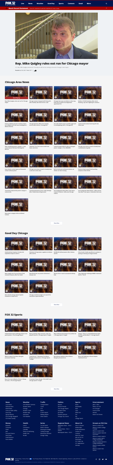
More (89, 3)
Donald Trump (62, 410)
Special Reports (10, 414)
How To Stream (79, 425)
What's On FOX (97, 406)
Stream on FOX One (100, 423)
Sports (77, 402)
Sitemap (77, 445)
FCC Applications (79, 443)
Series (42, 423)
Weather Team (27, 410)
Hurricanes (26, 414)
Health (25, 423)
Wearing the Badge (45, 429)
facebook (96, 459)
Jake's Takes (96, 404)
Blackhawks (78, 406)
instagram (99, 459)
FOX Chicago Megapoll (12, 416)
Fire (76, 414)
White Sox (78, 412)
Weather (26, 402)
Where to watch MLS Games (98, 449)
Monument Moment (45, 433)
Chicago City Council (63, 416)
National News (9, 406)
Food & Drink (96, 410)
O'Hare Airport (44, 412)
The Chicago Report (63, 408)
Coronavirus (26, 427)
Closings (25, 408)
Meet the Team (79, 435)
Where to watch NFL (98, 425)
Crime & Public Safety (11, 410)
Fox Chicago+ (96, 408)
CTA (41, 408)
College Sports (79, 418)
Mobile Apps (78, 427)
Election (60, 404)
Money (8, 423)
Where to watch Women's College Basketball (100, 442)
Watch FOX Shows (97, 414)
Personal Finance (10, 433)
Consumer (8, 427)
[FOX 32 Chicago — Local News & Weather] (11, 4)
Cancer (25, 425)
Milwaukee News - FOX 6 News (64, 426)
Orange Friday (44, 435)
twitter (103, 459)
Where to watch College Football (99, 428)
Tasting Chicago (44, 431)
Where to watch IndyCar (99, 436)
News (8, 402)
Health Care (26, 433)
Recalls (25, 435)
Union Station (44, 416)
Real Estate (9, 435)
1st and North (44, 425)
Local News (9, 404)
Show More (56, 223)
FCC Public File (79, 441)
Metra (42, 410)
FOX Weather (26, 416)
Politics (60, 402)
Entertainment (98, 402)
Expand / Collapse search (106, 3)
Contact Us (78, 431)
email (106, 459)
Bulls (76, 408)
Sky (76, 416)
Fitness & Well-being (28, 431)
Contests (77, 433)
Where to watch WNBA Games (99, 446)
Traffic (42, 402)
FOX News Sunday (10, 418)
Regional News (63, 423)
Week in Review (44, 427)
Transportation (44, 404)
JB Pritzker (60, 412)
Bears (76, 404)
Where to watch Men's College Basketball (99, 439)
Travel (42, 406)
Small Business (10, 437)
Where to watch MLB (98, 431)
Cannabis (25, 429)
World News (9, 408)
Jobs (7, 431)
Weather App (26, 412)
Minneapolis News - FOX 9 (65, 432)
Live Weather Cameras (29, 404)
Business (8, 425)
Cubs (76, 410)
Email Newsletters (80, 429)
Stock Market (9, 439)
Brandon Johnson (62, 414)
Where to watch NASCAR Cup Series (99, 433)
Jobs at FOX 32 (79, 437)
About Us (78, 423)
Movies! (95, 412)
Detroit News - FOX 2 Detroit (63, 429)
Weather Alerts (27, 406)
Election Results (62, 406)
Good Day (8, 412)
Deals (7, 429)
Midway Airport (44, 414)
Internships (78, 439)
